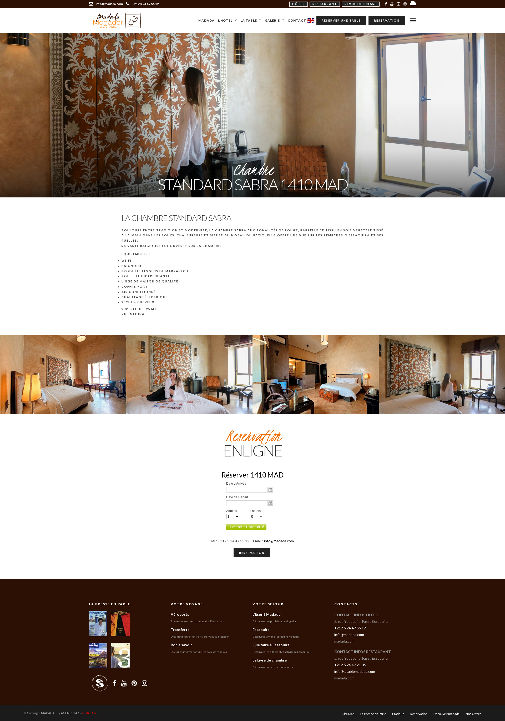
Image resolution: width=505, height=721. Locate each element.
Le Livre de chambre (269, 660)
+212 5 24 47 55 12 (145, 4)
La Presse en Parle (109, 604)
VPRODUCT (90, 713)
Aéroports (180, 614)
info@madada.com (279, 541)
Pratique (398, 714)
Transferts (180, 629)
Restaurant (324, 4)
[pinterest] (405, 4)
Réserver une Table (341, 20)
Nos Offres (473, 714)
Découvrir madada (446, 714)
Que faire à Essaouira (271, 645)
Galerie (272, 20)
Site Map (348, 714)
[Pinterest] (134, 683)
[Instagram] (398, 4)
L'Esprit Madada (266, 614)
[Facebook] (115, 683)
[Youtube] (391, 4)
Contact (297, 20)
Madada (206, 20)
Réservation (418, 714)
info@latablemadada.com (354, 671)
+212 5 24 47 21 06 (350, 665)
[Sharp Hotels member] (99, 683)
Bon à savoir (181, 645)
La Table (248, 20)
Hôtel (298, 4)
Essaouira (261, 629)
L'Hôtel (225, 20)
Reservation (387, 20)
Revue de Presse (361, 4)
